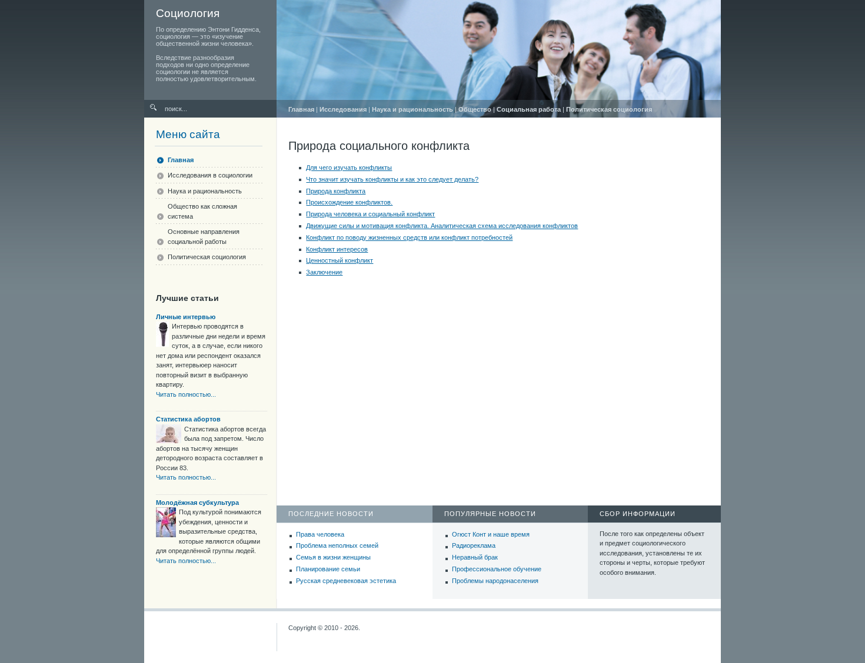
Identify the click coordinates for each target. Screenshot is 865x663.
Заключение (324, 272)
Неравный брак (475, 557)
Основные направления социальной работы (203, 236)
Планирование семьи (328, 568)
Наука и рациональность (412, 109)
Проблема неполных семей (337, 545)
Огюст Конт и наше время (491, 534)
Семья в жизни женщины (333, 557)
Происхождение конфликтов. (349, 202)
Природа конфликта (335, 191)
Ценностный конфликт (339, 260)
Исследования (343, 109)
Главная (301, 109)
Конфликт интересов (337, 249)
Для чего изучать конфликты (349, 167)
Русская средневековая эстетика (346, 580)
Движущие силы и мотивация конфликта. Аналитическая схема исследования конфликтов (442, 225)
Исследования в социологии (210, 175)
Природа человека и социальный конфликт (370, 213)
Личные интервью (185, 316)
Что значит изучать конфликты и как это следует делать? (392, 179)
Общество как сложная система (202, 211)
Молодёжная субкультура (197, 502)
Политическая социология (609, 109)
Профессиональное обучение (496, 568)
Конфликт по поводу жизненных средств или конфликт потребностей (409, 237)
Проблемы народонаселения (495, 580)
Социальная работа (529, 109)
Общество (474, 109)
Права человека (320, 534)
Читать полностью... (186, 394)
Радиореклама (473, 545)
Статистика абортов (188, 419)
